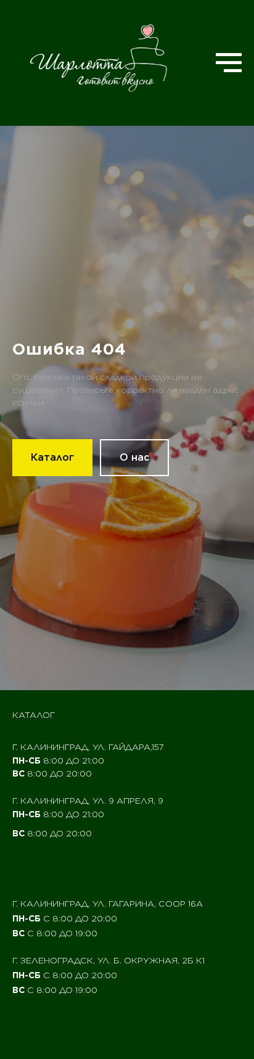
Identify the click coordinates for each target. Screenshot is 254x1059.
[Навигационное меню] (229, 63)
